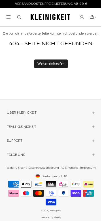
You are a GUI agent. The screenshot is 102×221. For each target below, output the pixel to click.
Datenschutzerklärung (42, 167)
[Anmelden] (81, 17)
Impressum (86, 167)
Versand (72, 167)
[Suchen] (19, 17)
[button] (8, 17)
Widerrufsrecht (15, 167)
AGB (62, 167)
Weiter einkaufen (51, 63)
